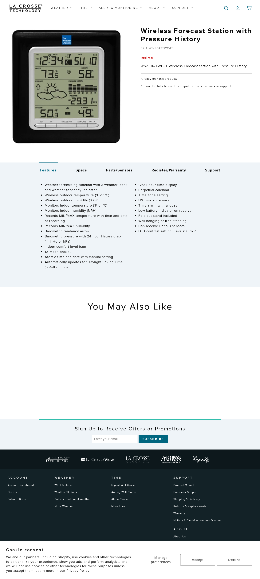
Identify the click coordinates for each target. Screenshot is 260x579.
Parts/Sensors (119, 170)
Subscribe (153, 439)
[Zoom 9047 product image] (68, 87)
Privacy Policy (78, 570)
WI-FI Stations (63, 485)
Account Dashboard (21, 485)
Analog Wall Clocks (123, 492)
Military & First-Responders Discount (198, 520)
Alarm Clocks (120, 499)
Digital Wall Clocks (123, 485)
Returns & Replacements (190, 506)
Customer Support (185, 492)
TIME (84, 8)
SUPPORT (181, 8)
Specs (81, 170)
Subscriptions (17, 499)
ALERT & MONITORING (119, 8)
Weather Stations (65, 492)
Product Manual (183, 485)
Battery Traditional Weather (72, 499)
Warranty (179, 513)
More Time (118, 506)
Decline (234, 559)
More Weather (63, 506)
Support (212, 170)
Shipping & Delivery (186, 499)
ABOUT (155, 8)
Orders (12, 492)
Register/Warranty (169, 170)
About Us (179, 537)
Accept (197, 559)
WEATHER (60, 8)
